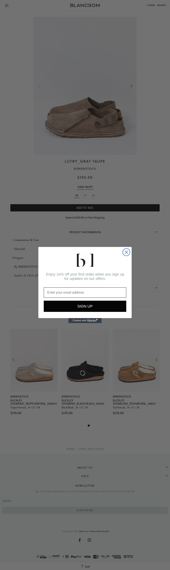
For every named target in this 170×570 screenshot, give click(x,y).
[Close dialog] (126, 252)
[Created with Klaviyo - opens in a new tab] (85, 320)
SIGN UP (85, 306)
